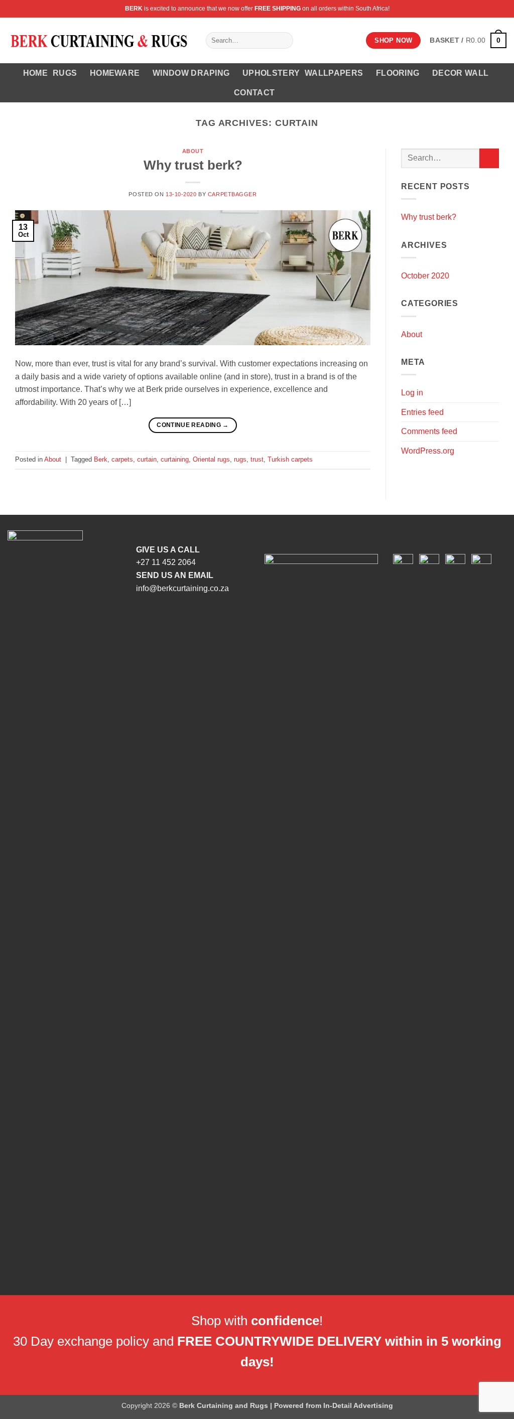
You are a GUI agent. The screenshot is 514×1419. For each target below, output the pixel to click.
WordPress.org (427, 451)
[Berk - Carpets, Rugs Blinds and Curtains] (99, 40)
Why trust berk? (193, 165)
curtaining (175, 459)
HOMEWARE (115, 73)
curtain (147, 459)
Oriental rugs (211, 459)
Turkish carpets (290, 459)
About (193, 151)
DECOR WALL (460, 73)
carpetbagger (232, 194)
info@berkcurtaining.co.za (182, 588)
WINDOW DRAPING (191, 73)
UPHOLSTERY (271, 73)
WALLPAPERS (334, 73)
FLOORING (398, 73)
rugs (240, 459)
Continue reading (193, 425)
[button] (468, 40)
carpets (122, 459)
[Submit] (284, 40)
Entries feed (422, 412)
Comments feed (429, 431)
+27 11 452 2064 (166, 562)
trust (257, 459)
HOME (35, 73)
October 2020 (425, 275)
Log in (412, 392)
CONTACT (254, 92)
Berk (100, 459)
